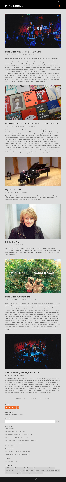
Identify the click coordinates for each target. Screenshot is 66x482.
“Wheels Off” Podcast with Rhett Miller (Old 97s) (17, 454)
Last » (49, 398)
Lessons (36, 467)
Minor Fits (48, 467)
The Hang (57, 470)
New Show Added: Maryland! (12, 446)
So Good (33, 470)
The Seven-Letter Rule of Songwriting (15, 431)
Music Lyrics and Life (10, 470)
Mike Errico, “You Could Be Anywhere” (23, 51)
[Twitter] (9, 407)
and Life (7, 467)
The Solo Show (9, 473)
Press (30, 126)
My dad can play (13, 189)
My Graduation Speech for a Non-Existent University (18, 434)
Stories (37, 470)
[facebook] (6, 407)
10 (40, 398)
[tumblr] (15, 407)
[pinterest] (18, 407)
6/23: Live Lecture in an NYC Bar (13, 443)
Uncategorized (17, 473)
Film (28, 467)
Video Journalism (30, 473)
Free (32, 467)
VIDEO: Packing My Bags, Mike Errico (23, 372)
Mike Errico (10, 54)
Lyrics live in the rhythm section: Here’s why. (16, 437)
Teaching (43, 470)
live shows (42, 467)
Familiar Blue (23, 467)
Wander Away (32, 54)
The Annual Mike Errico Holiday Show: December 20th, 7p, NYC (21, 440)
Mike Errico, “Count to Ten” (18, 296)
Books (26, 126)
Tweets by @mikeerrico (11, 461)
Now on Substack (9, 449)
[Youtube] (12, 407)
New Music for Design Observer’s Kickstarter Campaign (31, 123)
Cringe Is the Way (9, 428)
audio (22, 54)
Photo (18, 470)
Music (53, 467)
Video (26, 54)
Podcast (23, 470)
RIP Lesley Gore (12, 242)
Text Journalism (50, 470)
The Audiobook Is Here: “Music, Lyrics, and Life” (17, 451)
